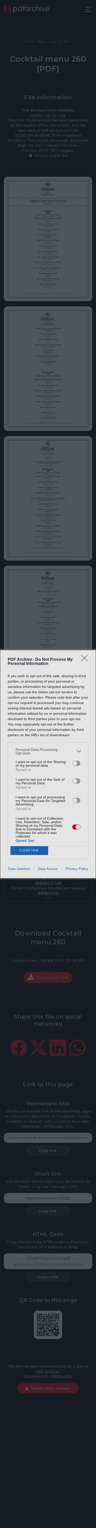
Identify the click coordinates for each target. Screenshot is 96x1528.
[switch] (76, 763)
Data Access (48, 869)
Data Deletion (19, 869)
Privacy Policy (77, 869)
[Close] (86, 660)
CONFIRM (29, 850)
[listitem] (48, 751)
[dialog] (48, 764)
